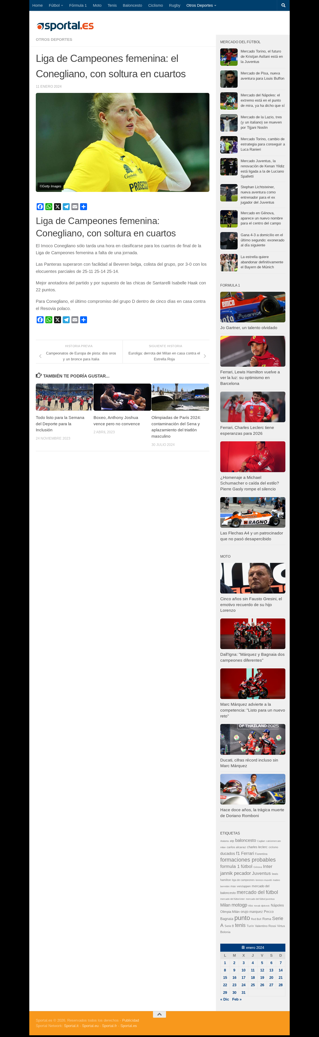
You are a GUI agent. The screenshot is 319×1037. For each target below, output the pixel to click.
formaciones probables (248, 860)
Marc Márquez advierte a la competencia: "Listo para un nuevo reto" (252, 710)
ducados (227, 853)
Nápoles (277, 905)
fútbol (246, 866)
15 (225, 978)
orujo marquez (252, 911)
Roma (266, 919)
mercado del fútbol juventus (260, 899)
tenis (240, 925)
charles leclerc (257, 847)
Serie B (229, 926)
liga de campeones (243, 880)
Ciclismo (155, 5)
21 (281, 978)
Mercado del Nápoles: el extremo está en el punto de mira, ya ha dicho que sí (263, 100)
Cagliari (261, 841)
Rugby (174, 5)
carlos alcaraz (236, 847)
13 (271, 970)
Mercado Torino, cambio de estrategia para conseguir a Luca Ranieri (263, 144)
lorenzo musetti (264, 880)
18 (253, 978)
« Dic (224, 999)
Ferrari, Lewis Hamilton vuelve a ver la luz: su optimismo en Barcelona (250, 378)
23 (234, 985)
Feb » (237, 999)
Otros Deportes (199, 5)
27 (271, 985)
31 (243, 993)
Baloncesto (132, 5)
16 (234, 978)
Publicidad (130, 1020)
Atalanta (224, 841)
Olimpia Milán (230, 911)
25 (253, 985)
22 (225, 985)
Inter (267, 866)
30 (234, 993)
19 (262, 978)
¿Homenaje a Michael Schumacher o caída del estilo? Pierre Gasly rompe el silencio (249, 483)
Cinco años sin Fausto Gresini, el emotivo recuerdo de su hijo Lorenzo (251, 605)
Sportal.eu (90, 1026)
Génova (257, 867)
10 (243, 970)
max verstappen (240, 886)
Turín (250, 926)
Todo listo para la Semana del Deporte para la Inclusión (60, 423)
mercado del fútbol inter (232, 899)
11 (253, 970)
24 (243, 985)
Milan (225, 905)
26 (262, 985)
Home (37, 5)
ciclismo (273, 847)
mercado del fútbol (257, 892)
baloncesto (245, 840)
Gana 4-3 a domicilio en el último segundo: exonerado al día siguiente (262, 240)
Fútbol (54, 5)
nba (250, 905)
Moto (97, 5)
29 (225, 993)
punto (242, 917)
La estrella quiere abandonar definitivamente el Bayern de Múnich (262, 262)
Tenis (112, 5)
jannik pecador (235, 873)
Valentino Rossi (265, 926)
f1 (238, 853)
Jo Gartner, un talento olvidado (248, 327)
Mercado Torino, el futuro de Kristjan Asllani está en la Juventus (262, 56)
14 (281, 970)
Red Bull (256, 919)
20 (271, 978)
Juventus (261, 873)
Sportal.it (71, 1026)
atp (232, 840)
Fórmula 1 (78, 5)
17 (243, 978)
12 (262, 970)
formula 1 (230, 866)
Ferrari (247, 853)
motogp (239, 905)
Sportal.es (128, 1026)
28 (281, 985)
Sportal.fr (109, 1026)
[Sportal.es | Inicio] (65, 26)
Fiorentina (261, 854)
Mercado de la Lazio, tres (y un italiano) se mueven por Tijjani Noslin (261, 122)
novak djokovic (262, 905)
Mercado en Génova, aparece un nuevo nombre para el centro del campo (262, 218)
